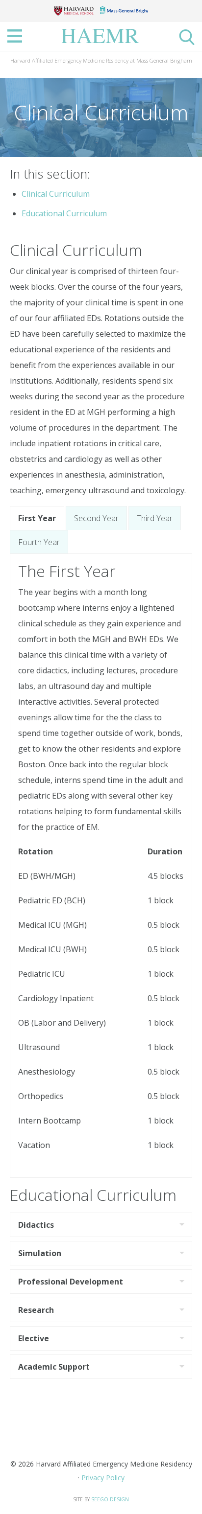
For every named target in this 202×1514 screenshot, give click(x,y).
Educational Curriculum (64, 213)
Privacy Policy (103, 1477)
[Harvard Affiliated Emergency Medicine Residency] (103, 34)
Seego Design (110, 1499)
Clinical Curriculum (56, 193)
